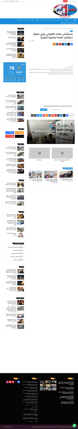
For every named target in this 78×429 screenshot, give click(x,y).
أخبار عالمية (67, 20)
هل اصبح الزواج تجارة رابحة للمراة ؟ (11, 233)
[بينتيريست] (60, 44)
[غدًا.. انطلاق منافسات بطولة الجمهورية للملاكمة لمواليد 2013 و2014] (42, 382)
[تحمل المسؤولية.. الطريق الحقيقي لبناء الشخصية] (20, 321)
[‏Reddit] (52, 115)
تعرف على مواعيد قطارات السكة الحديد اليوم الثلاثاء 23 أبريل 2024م (30, 409)
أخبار (71, 20)
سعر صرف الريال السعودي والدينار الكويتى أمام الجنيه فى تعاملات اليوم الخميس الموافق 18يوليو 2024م (30, 418)
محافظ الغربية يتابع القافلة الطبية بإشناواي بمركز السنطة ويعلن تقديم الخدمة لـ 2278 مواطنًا (11, 190)
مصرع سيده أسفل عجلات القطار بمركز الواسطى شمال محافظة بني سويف (11, 120)
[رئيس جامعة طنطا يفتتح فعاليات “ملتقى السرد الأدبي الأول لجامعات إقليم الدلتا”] (20, 114)
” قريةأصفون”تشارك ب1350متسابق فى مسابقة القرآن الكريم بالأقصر (11, 289)
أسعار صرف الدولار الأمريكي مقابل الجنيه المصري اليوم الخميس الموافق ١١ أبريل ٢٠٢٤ (29, 402)
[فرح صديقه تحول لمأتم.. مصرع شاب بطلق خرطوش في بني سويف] (20, 102)
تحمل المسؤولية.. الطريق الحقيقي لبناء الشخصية (11, 320)
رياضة (50, 20)
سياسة (32, 20)
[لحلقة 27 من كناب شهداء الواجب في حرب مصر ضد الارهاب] (42, 385)
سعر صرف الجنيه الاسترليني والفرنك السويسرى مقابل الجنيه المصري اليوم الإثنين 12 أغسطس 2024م (30, 414)
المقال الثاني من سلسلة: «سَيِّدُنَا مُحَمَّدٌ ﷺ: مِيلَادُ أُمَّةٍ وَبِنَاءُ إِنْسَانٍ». (11, 44)
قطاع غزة (35, 421)
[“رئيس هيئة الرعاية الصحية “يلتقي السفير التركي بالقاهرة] (20, 184)
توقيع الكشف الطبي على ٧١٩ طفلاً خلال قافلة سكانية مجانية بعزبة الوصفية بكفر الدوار (51, 180)
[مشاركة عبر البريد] (35, 115)
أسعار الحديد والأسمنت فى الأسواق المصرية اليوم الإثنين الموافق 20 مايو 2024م (30, 382)
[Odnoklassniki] (54, 44)
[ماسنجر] (38, 115)
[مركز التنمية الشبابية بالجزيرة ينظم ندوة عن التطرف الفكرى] (20, 315)
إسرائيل (32, 404)
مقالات (27, 20)
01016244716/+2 (34, 426)
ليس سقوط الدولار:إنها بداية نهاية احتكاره (11, 49)
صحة (67, 28)
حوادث (42, 20)
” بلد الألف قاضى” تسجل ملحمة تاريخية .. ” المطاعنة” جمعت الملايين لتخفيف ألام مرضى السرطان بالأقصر (11, 309)
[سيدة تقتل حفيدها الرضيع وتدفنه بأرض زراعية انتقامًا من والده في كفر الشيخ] (20, 171)
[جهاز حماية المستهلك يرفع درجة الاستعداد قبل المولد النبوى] (20, 216)
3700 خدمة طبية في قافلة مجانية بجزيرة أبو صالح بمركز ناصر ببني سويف (11, 197)
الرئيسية (70, 28)
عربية (62, 20)
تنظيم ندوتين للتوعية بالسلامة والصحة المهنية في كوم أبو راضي (10, 108)
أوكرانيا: (36, 404)
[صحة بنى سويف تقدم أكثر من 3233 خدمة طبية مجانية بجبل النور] (66, 174)
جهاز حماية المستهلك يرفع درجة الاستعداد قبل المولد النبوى (11, 216)
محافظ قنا (31, 421)
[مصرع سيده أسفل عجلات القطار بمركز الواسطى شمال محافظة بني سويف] (20, 120)
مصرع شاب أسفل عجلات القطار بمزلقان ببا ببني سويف (11, 95)
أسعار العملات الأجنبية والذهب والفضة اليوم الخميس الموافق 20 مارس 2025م (30, 396)
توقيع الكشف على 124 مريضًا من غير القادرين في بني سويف (51, 132)
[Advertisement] (26, 6)
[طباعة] (32, 115)
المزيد (20, 20)
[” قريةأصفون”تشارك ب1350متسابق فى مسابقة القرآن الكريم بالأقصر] (20, 289)
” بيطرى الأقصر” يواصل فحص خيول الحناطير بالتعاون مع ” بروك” (36, 180)
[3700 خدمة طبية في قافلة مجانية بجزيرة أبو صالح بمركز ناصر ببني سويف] (20, 197)
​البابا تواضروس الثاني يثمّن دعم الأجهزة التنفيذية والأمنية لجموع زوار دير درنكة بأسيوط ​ (10, 271)
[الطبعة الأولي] (65, 11)
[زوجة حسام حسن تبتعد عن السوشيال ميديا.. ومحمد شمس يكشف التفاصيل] (20, 302)
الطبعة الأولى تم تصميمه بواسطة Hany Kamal (49, 426)
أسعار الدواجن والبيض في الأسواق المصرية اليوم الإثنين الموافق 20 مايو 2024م (30, 391)
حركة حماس (35, 411)
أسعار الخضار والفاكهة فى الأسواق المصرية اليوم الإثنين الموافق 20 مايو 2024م (30, 385)
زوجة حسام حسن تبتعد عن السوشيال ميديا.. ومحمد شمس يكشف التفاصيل (11, 302)
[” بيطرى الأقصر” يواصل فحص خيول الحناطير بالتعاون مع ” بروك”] (35, 174)
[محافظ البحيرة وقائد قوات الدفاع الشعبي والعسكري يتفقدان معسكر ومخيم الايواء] (20, 222)
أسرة (24, 20)
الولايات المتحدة (35, 406)
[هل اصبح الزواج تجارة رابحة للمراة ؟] (20, 235)
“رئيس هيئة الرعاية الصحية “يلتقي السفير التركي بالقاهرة (10, 183)
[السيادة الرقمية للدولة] (20, 39)
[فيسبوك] (71, 44)
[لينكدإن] (65, 44)
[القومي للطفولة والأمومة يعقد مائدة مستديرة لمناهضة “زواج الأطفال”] (20, 326)
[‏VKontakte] (57, 44)
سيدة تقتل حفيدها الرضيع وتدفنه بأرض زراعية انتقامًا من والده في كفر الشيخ (11, 171)
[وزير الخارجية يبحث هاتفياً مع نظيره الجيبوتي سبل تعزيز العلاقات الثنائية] (48, 385)
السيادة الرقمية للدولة (12, 37)
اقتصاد (58, 20)
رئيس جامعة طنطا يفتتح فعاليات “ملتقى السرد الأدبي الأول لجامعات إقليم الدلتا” (11, 114)
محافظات (37, 20)
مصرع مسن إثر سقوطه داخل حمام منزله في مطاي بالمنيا (11, 164)
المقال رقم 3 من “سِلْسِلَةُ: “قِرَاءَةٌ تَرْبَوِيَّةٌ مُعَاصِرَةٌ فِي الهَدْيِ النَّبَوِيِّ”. (11, 33)
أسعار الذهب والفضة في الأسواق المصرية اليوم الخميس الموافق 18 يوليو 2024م (30, 393)
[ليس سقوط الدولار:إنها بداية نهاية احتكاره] (20, 50)
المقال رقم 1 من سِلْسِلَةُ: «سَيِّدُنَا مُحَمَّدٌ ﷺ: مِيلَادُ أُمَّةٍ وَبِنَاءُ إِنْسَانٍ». (11, 55)
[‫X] (68, 44)
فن (46, 20)
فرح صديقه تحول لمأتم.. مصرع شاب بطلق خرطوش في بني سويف (11, 102)
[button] (74, 425)
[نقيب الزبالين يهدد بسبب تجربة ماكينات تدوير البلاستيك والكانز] (48, 382)
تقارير (54, 20)
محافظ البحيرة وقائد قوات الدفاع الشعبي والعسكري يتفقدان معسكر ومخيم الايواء (11, 222)
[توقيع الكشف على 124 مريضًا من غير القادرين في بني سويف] (20, 203)
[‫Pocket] (44, 115)
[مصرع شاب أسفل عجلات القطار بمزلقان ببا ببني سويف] (20, 96)
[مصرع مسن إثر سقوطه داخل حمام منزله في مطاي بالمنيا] (20, 166)
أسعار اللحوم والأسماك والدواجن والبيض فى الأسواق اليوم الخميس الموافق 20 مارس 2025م (30, 399)
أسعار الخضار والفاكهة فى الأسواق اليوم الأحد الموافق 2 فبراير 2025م (30, 388)
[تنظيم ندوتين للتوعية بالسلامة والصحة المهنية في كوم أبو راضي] (20, 108)
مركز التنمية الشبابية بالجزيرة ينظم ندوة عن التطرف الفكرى (11, 314)
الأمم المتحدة (27, 404)
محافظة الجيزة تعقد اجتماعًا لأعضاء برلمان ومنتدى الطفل (11, 228)
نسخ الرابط (44, 109)
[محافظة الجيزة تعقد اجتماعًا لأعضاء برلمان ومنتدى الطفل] (20, 229)
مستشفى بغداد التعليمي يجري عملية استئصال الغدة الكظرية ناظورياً (57, 106)
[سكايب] (41, 115)
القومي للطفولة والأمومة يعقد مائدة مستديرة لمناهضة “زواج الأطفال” (11, 326)
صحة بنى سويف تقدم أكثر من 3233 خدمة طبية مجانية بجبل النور (66, 179)
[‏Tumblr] (63, 44)
